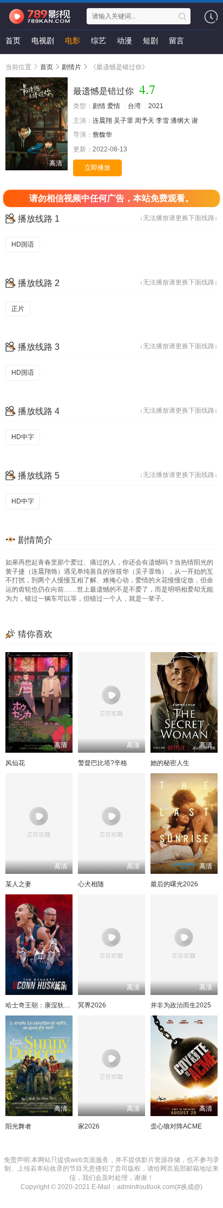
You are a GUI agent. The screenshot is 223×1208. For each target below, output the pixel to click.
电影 (72, 40)
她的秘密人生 (169, 763)
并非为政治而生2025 (180, 1005)
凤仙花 (15, 763)
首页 (13, 40)
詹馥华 (102, 134)
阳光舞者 (18, 1126)
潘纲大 (180, 120)
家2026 (89, 1126)
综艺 (98, 40)
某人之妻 (18, 884)
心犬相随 (91, 884)
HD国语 (22, 244)
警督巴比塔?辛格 (102, 763)
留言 (176, 40)
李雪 (162, 120)
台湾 (134, 106)
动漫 (124, 40)
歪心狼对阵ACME (176, 1126)
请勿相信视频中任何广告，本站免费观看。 (111, 198)
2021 (155, 106)
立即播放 (97, 167)
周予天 (144, 120)
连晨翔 (102, 120)
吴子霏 (123, 120)
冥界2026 (92, 1005)
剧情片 (71, 67)
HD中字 (22, 437)
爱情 (113, 106)
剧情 (99, 106)
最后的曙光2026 (174, 884)
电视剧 (42, 40)
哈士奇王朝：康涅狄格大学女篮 (50, 1005)
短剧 (150, 40)
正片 (17, 309)
